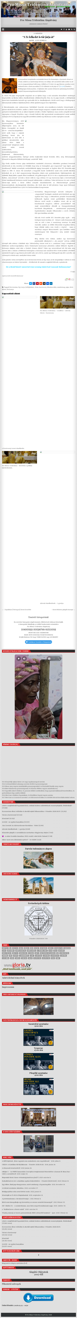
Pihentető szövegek (11, 1283)
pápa (67, 287)
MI (57, 953)
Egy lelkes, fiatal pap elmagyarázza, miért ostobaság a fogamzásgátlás (26, 1184)
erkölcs (51, 948)
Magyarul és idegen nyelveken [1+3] (14, 1263)
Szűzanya (10, 289)
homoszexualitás (20, 951)
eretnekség (44, 948)
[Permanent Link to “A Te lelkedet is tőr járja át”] (38, 59)
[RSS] (71, 29)
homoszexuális (31, 951)
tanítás (18, 958)
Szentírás (63, 956)
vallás (30, 958)
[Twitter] (61, 29)
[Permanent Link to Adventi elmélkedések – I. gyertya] (57, 526)
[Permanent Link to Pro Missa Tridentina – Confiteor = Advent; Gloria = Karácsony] (57, 302)
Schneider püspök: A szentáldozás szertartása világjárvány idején (25, 832)
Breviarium (14, 287)
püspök (16, 956)
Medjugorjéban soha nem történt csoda (16, 1191)
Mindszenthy (51, 287)
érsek (52, 958)
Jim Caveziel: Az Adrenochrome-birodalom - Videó (20, 825)
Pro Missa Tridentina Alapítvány (38, 20)
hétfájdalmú (29, 287)
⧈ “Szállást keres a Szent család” (13, 1209)
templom (24, 958)
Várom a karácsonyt (9, 815)
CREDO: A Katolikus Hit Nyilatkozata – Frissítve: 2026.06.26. (23, 1164)
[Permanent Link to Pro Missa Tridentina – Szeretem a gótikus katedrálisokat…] (19, 457)
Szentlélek (39, 956)
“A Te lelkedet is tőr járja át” (38, 37)
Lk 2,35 (62, 86)
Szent (32, 956)
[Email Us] (69, 29)
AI (10, 948)
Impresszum (8, 987)
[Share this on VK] (44, 283)
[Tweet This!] (30, 283)
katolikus (61, 951)
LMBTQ (37, 953)
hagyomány (11, 951)
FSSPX (4, 951)
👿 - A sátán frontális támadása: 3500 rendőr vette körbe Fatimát (24, 836)
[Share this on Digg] (47, 283)
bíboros (26, 948)
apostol (15, 948)
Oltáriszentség (64, 953)
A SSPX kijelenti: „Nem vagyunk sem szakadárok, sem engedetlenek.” (26, 1161)
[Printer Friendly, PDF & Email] (69, 279)
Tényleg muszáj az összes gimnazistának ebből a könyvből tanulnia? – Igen (28, 1213)
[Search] (74, 29)
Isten (50, 951)
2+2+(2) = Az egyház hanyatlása (13, 822)
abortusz (5, 948)
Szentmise (46, 956)
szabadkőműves (24, 956)
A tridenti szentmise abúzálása (13, 1188)
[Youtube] (66, 29)
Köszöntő (5, 818)
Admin (32, 40)
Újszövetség (45, 958)
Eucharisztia (58, 948)
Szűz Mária (6, 958)
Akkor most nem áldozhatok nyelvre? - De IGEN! (19, 840)
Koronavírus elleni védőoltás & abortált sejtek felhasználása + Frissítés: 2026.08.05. (31, 811)
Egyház (37, 948)
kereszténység (7, 953)
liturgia (31, 953)
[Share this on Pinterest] (37, 283)
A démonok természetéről (11, 1168)
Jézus (36, 287)
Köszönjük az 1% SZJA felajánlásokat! (15, 1195)
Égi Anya (21, 287)
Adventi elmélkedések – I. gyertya (51, 603)
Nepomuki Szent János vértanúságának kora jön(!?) (20, 1177)
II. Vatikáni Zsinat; (42, 951)
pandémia (5, 956)
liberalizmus (23, 953)
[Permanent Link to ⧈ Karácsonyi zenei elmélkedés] (19, 371)
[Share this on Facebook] (34, 283)
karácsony (43, 287)
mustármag (61, 287)
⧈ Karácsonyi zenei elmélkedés (13, 448)
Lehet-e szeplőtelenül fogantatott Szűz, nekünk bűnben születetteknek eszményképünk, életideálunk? (37, 805)
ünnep (58, 958)
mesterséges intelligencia (48, 953)
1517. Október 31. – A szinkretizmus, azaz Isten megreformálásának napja (27, 1206)
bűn (32, 948)
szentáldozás (55, 956)
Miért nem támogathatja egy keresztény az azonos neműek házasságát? (27, 1202)
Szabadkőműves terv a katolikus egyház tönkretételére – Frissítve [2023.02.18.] (29, 1181)
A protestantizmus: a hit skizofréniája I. (15, 1199)
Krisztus (15, 953)
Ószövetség (37, 958)
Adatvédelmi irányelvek (13, 977)
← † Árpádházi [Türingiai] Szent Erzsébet (16, 609)
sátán (12, 958)
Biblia (20, 948)
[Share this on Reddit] (40, 283)
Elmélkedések (38, 33)
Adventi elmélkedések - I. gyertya (13, 829)
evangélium (67, 948)
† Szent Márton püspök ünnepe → (63, 609)
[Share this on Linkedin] (51, 283)
